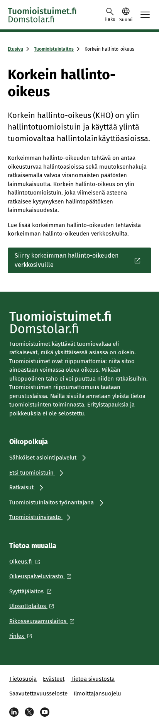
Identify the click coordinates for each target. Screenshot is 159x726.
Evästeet (53, 678)
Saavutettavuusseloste (38, 693)
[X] (29, 712)
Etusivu (15, 49)
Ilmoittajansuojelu (97, 693)
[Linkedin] (14, 712)
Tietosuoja (23, 678)
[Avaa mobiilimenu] (145, 15)
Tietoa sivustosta (93, 678)
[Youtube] (44, 712)
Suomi (125, 19)
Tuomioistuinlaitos (54, 49)
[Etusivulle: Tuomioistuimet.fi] (42, 14)
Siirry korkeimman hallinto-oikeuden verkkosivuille (66, 260)
